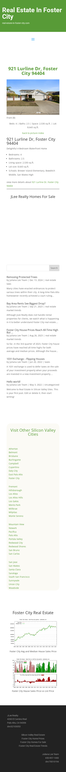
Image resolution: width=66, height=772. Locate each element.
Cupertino (14, 467)
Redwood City (16, 542)
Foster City (14, 478)
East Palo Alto (16, 474)
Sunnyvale (14, 580)
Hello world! (13, 381)
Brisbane (13, 456)
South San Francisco (19, 576)
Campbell (14, 463)
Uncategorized (51, 384)
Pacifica (12, 531)
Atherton (13, 448)
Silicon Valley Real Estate (33, 735)
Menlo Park (14, 504)
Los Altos (13, 493)
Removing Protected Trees (22, 277)
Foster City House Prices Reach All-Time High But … (32, 331)
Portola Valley (16, 539)
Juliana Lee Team (18, 280)
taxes (47, 361)
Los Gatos (14, 501)
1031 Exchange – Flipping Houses (26, 359)
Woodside (14, 587)
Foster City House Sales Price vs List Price (33, 691)
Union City (14, 584)
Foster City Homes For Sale (33, 742)
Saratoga (13, 573)
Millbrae (13, 508)
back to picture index (33, 133)
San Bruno (14, 550)
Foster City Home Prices (33, 738)
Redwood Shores (17, 546)
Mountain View (16, 524)
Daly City (13, 470)
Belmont (13, 452)
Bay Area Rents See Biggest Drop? (26, 303)
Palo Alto (13, 535)
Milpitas (13, 512)
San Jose (13, 562)
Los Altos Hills (16, 497)
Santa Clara (15, 569)
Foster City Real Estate (33, 612)
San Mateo (14, 565)
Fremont (13, 486)
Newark (13, 528)
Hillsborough (15, 490)
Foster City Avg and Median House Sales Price (33, 651)
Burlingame (15, 459)
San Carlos (14, 553)
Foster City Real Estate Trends (33, 746)
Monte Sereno (16, 515)
